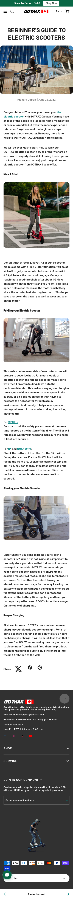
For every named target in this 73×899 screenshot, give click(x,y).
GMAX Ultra (24, 448)
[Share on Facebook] (33, 667)
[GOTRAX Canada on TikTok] (22, 736)
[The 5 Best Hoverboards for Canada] (5, 894)
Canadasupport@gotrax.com (28, 714)
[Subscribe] (66, 800)
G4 (10, 448)
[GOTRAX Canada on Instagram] (13, 736)
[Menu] (5, 11)
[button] (67, 11)
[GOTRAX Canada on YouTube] (30, 736)
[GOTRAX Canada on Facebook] (5, 736)
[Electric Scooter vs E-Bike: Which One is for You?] (68, 894)
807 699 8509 (16, 724)
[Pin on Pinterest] (42, 667)
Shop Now (51, 3)
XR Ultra (13, 422)
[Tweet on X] (21, 668)
